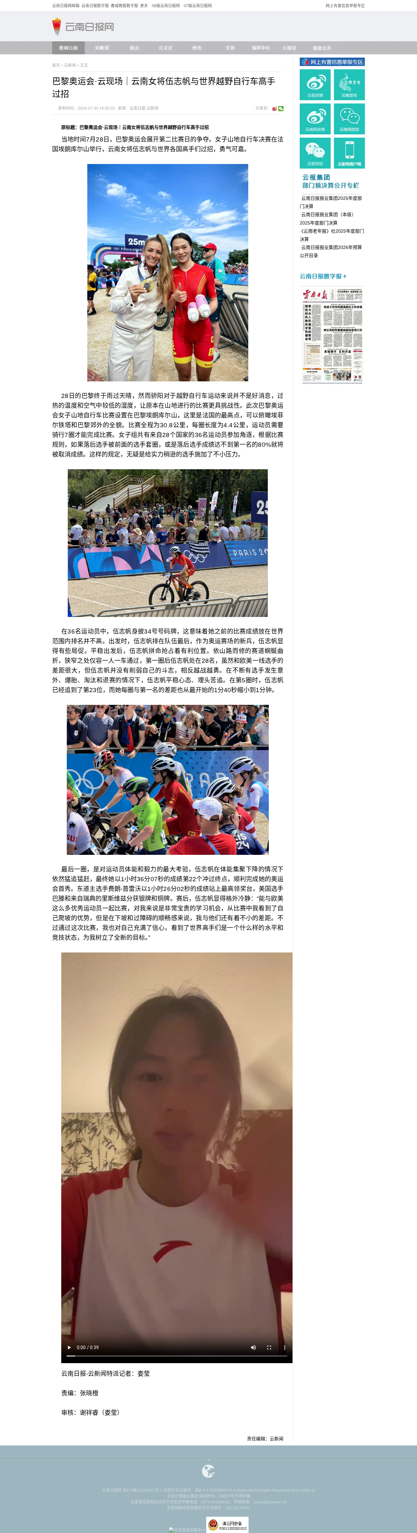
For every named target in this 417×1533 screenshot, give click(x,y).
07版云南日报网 (198, 6)
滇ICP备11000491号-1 (142, 1490)
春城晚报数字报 (124, 6)
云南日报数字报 (95, 6)
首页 (56, 65)
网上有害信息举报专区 (345, 6)
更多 (144, 6)
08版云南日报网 (166, 6)
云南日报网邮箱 (65, 6)
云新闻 (70, 65)
